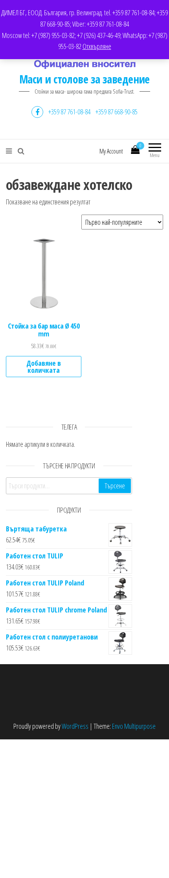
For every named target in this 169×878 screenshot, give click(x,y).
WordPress (75, 726)
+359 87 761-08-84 (69, 111)
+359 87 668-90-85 (117, 111)
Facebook (37, 112)
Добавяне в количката (43, 366)
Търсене (115, 485)
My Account (111, 151)
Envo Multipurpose (134, 726)
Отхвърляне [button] (97, 46)
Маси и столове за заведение (84, 79)
